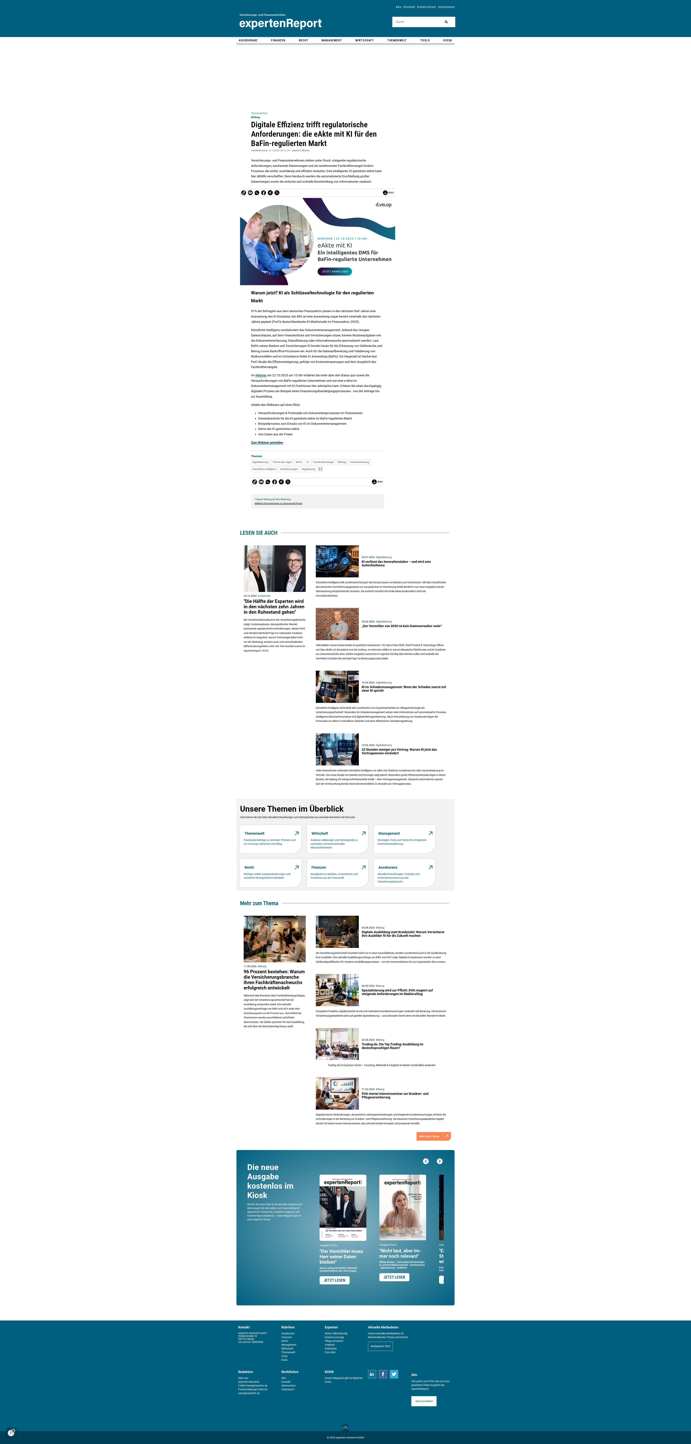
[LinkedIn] (372, 1374)
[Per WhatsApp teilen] (257, 192)
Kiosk (328, 1381)
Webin (259, 375)
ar (265, 375)
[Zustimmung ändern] (11, 1432)
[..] (320, 468)
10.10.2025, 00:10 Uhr (279, 150)
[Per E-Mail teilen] (243, 192)
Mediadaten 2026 (380, 1346)
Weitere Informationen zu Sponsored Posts (278, 503)
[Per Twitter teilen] (277, 192)
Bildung (255, 117)
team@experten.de (256, 1385)
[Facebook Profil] (383, 1374)
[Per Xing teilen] (270, 192)
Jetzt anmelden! (424, 1401)
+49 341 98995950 (252, 1342)
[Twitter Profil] (394, 1374)
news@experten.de (249, 1393)
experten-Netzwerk (248, 1381)
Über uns (243, 1378)
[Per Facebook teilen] (263, 192)
